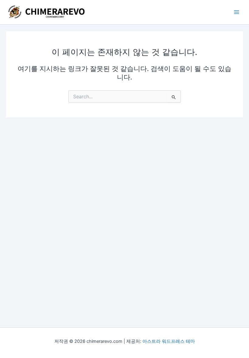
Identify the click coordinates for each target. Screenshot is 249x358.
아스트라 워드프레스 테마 (168, 341)
